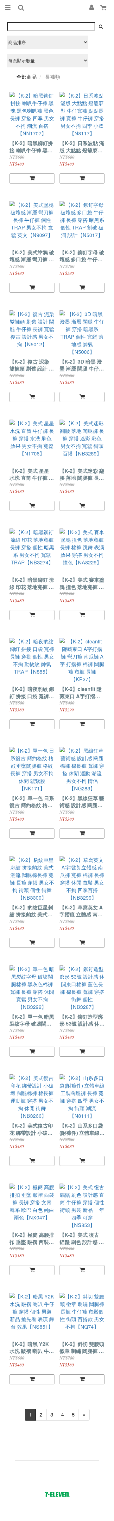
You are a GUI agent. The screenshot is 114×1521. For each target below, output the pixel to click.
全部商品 (26, 76)
